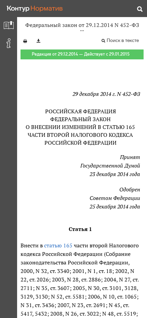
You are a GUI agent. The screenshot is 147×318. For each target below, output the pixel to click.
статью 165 (58, 245)
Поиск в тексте (123, 40)
